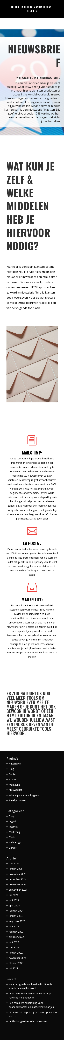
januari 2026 (16, 868)
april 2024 (14, 905)
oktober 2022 (16, 936)
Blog (11, 768)
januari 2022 (16, 952)
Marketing (14, 784)
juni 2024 (14, 900)
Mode (12, 837)
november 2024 (17, 884)
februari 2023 (16, 931)
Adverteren (15, 763)
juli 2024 (13, 895)
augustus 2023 (17, 921)
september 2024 (18, 889)
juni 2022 (14, 942)
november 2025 (17, 874)
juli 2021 (13, 968)
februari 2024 (16, 910)
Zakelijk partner (17, 800)
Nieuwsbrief (15, 789)
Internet (13, 826)
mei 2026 (14, 863)
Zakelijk (13, 847)
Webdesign (15, 842)
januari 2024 (16, 915)
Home (12, 779)
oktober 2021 (16, 963)
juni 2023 (14, 926)
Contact (13, 774)
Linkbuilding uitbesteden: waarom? (28, 1021)
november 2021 (17, 958)
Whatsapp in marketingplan (24, 795)
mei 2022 (14, 947)
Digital (12, 821)
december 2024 (17, 879)
